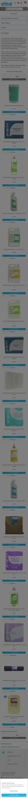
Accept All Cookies (14, 795)
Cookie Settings (14, 790)
